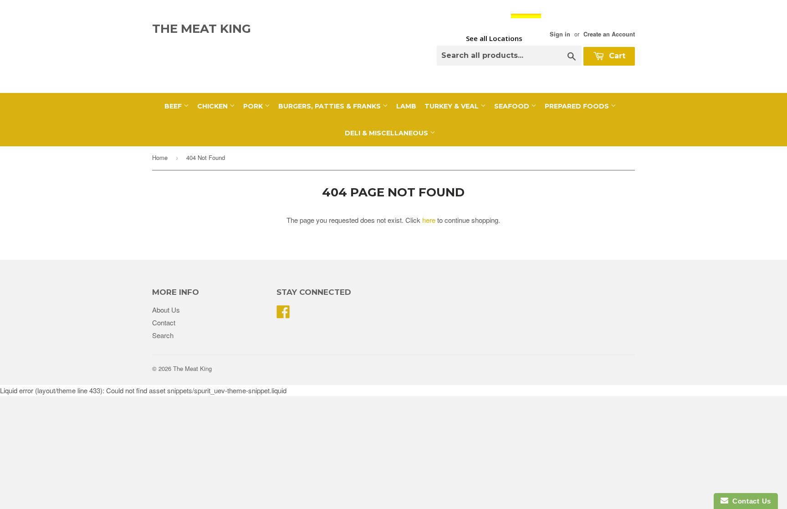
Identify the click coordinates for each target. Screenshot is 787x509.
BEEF (174, 106)
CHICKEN (213, 106)
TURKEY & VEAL (452, 106)
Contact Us (749, 501)
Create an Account (609, 34)
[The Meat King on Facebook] (283, 314)
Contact (163, 322)
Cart (616, 55)
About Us (166, 309)
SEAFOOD (512, 106)
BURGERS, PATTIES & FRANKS (330, 106)
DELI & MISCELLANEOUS (387, 133)
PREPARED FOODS (578, 106)
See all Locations (494, 38)
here (428, 220)
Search (163, 335)
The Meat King (201, 28)
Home (160, 157)
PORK (254, 106)
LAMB (406, 106)
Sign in (560, 34)
